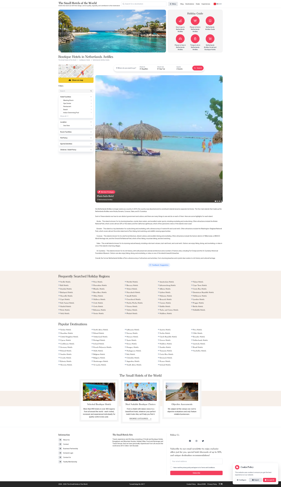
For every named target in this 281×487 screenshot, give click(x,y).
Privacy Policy (212, 484)
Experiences (206, 4)
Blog (182, 4)
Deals (198, 4)
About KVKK (201, 484)
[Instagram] (196, 441)
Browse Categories (139, 419)
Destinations (189, 4)
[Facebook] (190, 441)
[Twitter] (203, 441)
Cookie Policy (191, 484)
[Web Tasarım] (221, 484)
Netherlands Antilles (106, 200)
